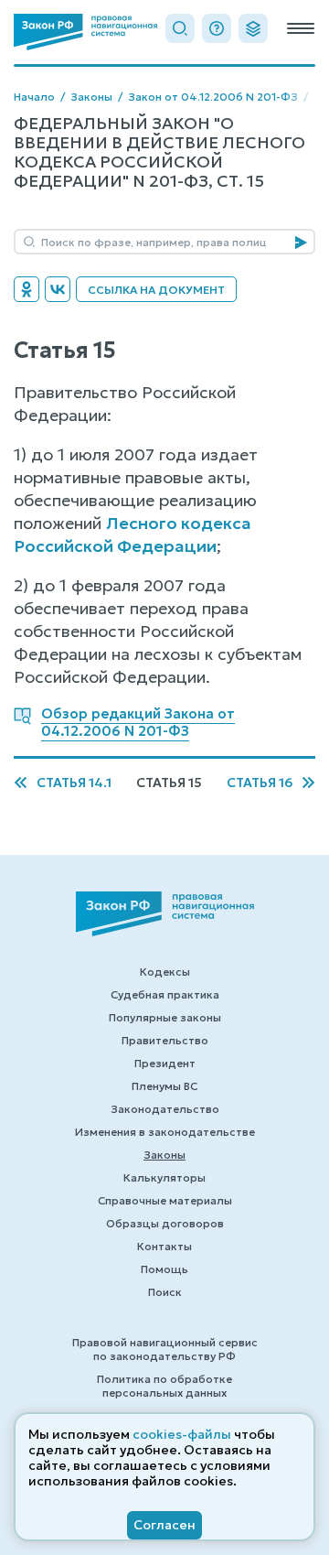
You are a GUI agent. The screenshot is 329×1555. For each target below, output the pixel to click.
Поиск (165, 1292)
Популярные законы (165, 1017)
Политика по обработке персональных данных (164, 1385)
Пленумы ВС (164, 1086)
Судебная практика (165, 994)
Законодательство (165, 1109)
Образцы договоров (165, 1223)
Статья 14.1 (74, 783)
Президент (165, 1063)
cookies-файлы (182, 1434)
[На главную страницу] (85, 32)
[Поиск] (180, 28)
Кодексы (165, 971)
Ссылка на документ (156, 290)
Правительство (165, 1040)
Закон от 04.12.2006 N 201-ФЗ (213, 96)
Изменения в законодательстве (165, 1132)
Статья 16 (259, 783)
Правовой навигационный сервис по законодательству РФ (165, 1349)
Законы (91, 96)
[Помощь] (216, 28)
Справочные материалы (165, 1200)
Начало (34, 96)
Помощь (164, 1269)
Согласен (164, 1525)
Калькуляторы (164, 1177)
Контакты (164, 1246)
